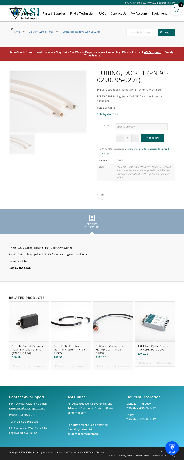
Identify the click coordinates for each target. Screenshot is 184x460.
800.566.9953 (29, 421)
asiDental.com (167, 2)
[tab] (92, 223)
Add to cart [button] (21, 366)
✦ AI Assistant (132, 2)
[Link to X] (161, 452)
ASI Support (152, 52)
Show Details (38, 366)
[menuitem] (24, 13)
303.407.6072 (149, 2)
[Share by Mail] (102, 195)
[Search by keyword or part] (12, 29)
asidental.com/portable (83, 434)
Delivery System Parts (135, 148)
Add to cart (152, 137)
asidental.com (77, 412)
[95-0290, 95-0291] (48, 101)
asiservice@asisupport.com (27, 408)
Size (106, 125)
